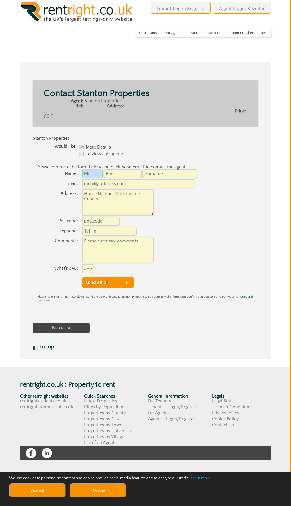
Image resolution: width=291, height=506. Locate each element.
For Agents (173, 33)
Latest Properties (100, 400)
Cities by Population (104, 406)
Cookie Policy (225, 418)
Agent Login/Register (242, 8)
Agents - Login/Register (171, 418)
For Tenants (148, 33)
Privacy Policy (225, 412)
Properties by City (101, 418)
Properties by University (108, 430)
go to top (44, 347)
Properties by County (105, 412)
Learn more (201, 478)
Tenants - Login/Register (172, 406)
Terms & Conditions (231, 406)
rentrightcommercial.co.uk (46, 406)
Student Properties (206, 33)
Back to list (61, 328)
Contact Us (223, 424)
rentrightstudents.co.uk (43, 400)
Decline (98, 490)
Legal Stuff (222, 400)
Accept (37, 490)
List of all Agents (100, 442)
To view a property (104, 153)
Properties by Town (103, 424)
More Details (98, 147)
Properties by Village (104, 436)
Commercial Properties (248, 33)
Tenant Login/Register (181, 8)
